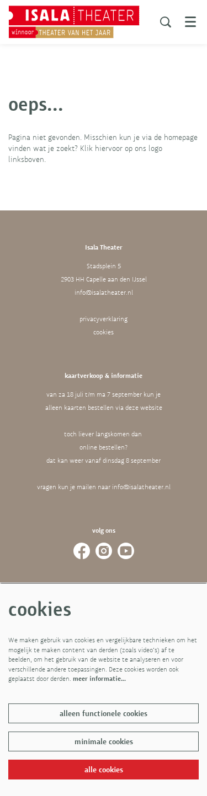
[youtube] (126, 551)
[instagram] (103, 551)
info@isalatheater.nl (104, 292)
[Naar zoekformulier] (165, 22)
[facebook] (81, 551)
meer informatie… (99, 679)
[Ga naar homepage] (74, 22)
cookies (103, 332)
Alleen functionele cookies (103, 713)
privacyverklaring (103, 319)
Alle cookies (103, 769)
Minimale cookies (104, 741)
